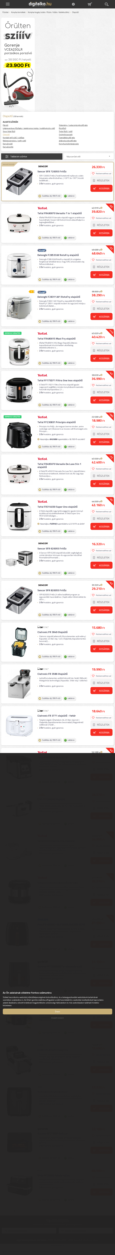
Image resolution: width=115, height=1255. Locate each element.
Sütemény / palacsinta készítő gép (73, 125)
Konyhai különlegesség (69, 143)
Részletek (103, 180)
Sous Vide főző (9, 131)
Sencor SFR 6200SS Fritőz (51, 548)
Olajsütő (6, 134)
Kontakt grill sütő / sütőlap (13, 137)
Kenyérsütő (7, 143)
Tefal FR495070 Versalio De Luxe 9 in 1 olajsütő (59, 465)
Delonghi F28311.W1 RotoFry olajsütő (58, 297)
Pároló (5, 125)
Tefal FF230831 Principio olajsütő (56, 422)
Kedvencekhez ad (103, 173)
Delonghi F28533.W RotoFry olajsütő (58, 255)
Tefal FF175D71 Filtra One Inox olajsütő (60, 380)
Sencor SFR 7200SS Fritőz (51, 171)
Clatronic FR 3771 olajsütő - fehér (56, 716)
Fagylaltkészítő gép (67, 137)
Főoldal (5, 12)
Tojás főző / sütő (65, 131)
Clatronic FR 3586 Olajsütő (52, 674)
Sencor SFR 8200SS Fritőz (51, 590)
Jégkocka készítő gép (68, 140)
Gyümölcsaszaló (66, 134)
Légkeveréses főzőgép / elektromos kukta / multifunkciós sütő (29, 128)
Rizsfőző (62, 128)
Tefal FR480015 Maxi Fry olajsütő (56, 338)
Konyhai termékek (18, 12)
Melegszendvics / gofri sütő (14, 140)
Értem (57, 1011)
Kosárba (104, 188)
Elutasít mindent (57, 1018)
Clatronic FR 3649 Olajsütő (52, 632)
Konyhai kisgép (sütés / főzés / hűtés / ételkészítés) (48, 12)
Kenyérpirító (8, 146)
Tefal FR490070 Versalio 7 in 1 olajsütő (59, 213)
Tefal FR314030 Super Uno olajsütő (57, 507)
